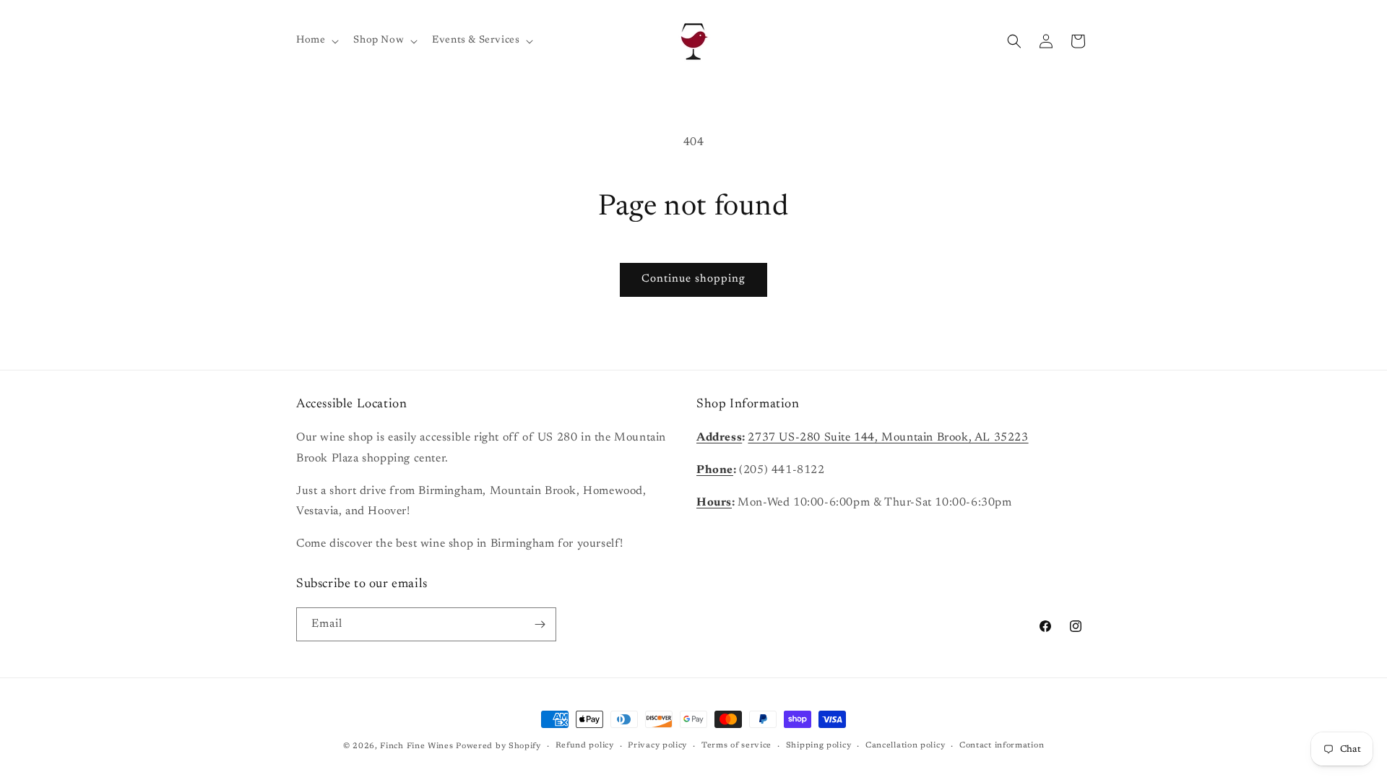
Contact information (1001, 746)
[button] (316, 40)
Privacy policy (657, 746)
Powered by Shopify (498, 746)
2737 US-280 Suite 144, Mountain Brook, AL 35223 (888, 437)
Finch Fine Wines (416, 746)
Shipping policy (819, 746)
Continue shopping (693, 279)
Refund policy (585, 746)
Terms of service (736, 746)
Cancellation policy (905, 746)
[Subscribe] (540, 624)
